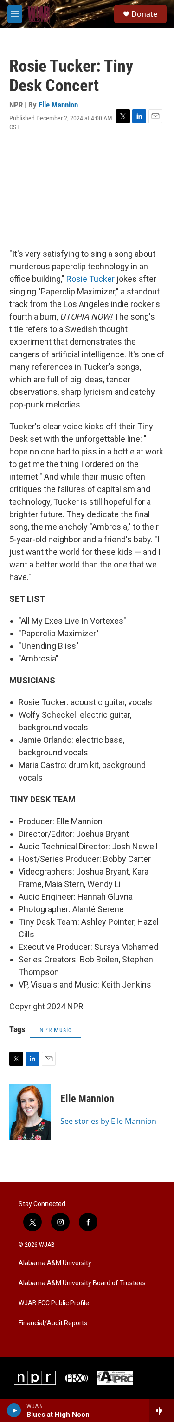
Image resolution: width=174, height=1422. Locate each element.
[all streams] (161, 1410)
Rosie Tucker (90, 279)
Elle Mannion (58, 104)
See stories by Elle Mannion (108, 1121)
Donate (144, 14)
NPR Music (55, 1030)
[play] (14, 1410)
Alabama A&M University (55, 1263)
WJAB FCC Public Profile (54, 1303)
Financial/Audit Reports (53, 1323)
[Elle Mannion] (30, 1112)
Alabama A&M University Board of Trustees (82, 1283)
